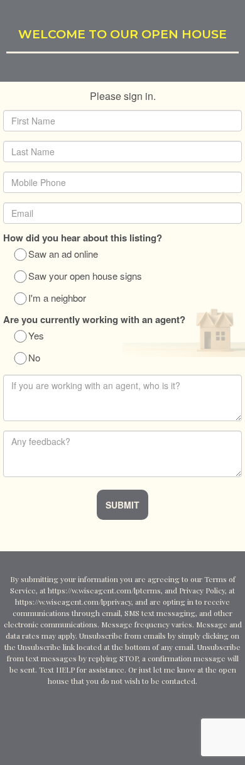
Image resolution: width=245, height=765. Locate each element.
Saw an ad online (63, 254)
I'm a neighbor (57, 298)
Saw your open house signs (85, 276)
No (34, 358)
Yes (36, 336)
